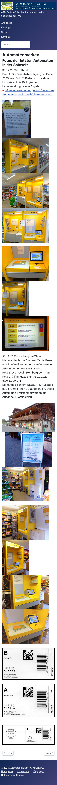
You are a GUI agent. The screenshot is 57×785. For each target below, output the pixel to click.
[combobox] (15, 44)
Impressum (23, 771)
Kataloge (6, 27)
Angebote (6, 22)
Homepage (7, 771)
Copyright (38, 771)
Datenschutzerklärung (12, 775)
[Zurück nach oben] (52, 780)
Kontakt (5, 36)
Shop (4, 32)
